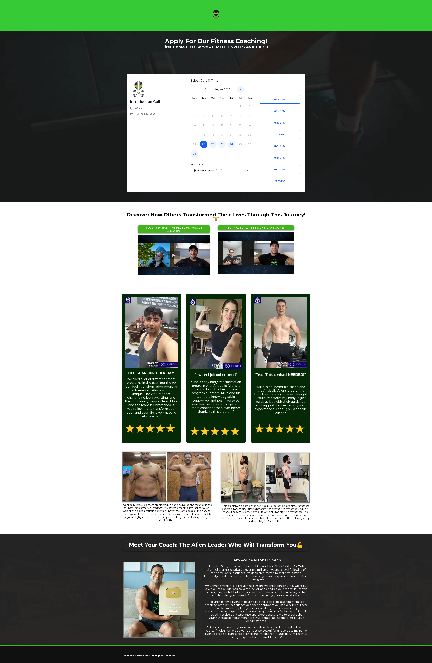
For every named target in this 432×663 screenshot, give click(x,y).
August (218, 89)
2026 (227, 89)
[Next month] (240, 89)
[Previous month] (205, 89)
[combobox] (221, 170)
